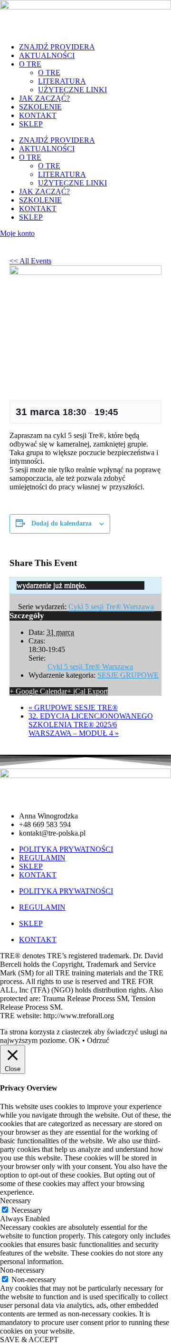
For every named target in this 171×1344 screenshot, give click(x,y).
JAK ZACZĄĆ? (44, 98)
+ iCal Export (87, 691)
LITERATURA (62, 81)
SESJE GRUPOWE (128, 675)
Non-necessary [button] (22, 1270)
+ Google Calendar (38, 691)
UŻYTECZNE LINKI (72, 90)
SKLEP (31, 124)
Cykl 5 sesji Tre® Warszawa (90, 666)
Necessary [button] (15, 1201)
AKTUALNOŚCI (47, 55)
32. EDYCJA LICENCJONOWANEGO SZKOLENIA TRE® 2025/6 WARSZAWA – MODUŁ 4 (90, 724)
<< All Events (30, 261)
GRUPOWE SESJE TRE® (73, 707)
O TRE (30, 64)
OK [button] (74, 1040)
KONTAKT (38, 115)
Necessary (26, 1210)
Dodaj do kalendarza (61, 523)
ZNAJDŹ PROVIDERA (57, 47)
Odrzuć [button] (98, 1040)
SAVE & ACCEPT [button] (29, 1339)
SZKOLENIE (40, 107)
